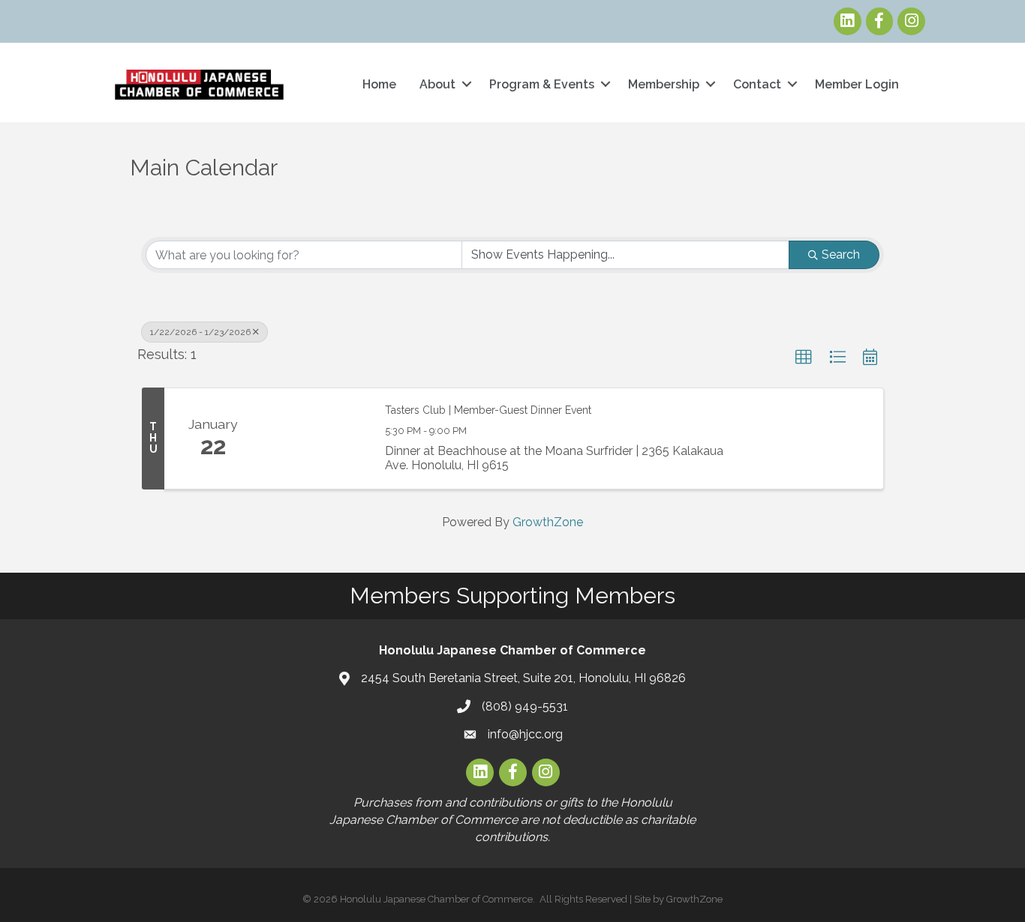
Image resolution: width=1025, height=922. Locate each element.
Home (379, 84)
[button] (804, 358)
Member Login (857, 84)
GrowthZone (547, 522)
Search (841, 254)
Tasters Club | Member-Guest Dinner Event (488, 410)
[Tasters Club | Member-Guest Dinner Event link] (316, 438)
